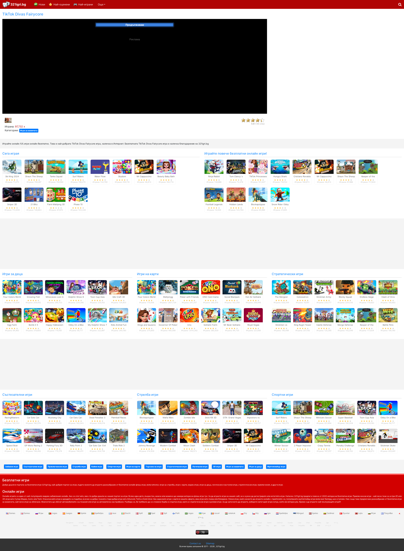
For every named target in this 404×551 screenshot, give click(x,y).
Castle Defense (324, 325)
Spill (140, 513)
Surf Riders (78, 176)
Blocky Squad (345, 297)
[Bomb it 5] (33, 315)
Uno (189, 325)
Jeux (114, 513)
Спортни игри (282, 395)
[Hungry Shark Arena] (280, 166)
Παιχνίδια (388, 513)
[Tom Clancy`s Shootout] (236, 166)
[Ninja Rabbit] (214, 166)
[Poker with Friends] (189, 287)
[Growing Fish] (33, 287)
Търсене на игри (153, 466)
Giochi (127, 513)
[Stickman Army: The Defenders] (324, 287)
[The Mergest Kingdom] (281, 287)
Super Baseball (345, 417)
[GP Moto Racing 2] (33, 435)
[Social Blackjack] (232, 287)
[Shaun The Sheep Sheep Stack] (346, 166)
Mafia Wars (168, 417)
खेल (311, 525)
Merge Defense (345, 325)
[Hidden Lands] (236, 194)
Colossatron (303, 297)
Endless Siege (367, 297)
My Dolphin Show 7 (97, 325)
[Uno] (189, 315)
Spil (165, 513)
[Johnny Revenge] (146, 435)
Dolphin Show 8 (76, 297)
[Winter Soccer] (281, 435)
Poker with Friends (189, 297)
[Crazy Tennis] (324, 435)
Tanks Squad (56, 176)
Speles (315, 513)
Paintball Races (118, 417)
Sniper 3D (12, 204)
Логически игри (199, 466)
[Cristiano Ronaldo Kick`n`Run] (302, 166)
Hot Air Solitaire (253, 297)
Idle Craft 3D (119, 297)
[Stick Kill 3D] (210, 408)
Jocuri (217, 513)
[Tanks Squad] (56, 166)
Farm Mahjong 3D (56, 204)
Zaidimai (330, 513)
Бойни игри (96, 466)
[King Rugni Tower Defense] (302, 315)
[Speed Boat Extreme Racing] (12, 435)
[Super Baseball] (345, 408)
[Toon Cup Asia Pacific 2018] (97, 287)
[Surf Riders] (78, 166)
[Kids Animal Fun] (118, 315)
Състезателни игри (17, 395)
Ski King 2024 (12, 176)
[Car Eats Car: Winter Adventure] (76, 408)
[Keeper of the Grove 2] (368, 166)
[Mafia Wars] (168, 408)
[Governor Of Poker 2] (168, 315)
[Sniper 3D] (12, 194)
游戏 (318, 525)
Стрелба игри (147, 395)
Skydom (122, 176)
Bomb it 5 (33, 325)
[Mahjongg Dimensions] (168, 287)
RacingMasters (12, 417)
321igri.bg (18, 4)
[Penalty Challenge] (345, 435)
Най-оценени (61, 4)
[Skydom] (122, 166)
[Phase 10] (78, 194)
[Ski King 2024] (12, 166)
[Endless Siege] (366, 287)
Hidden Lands (236, 204)
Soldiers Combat (211, 445)
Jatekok (232, 513)
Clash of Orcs (388, 297)
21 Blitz (34, 204)
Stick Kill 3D (210, 417)
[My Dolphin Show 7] (97, 315)
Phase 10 (78, 204)
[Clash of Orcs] (388, 287)
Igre (269, 513)
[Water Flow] (100, 166)
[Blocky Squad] (345, 287)
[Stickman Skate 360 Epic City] (388, 435)
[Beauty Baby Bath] (166, 166)
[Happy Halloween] (54, 315)
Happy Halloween (54, 325)
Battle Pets (388, 325)
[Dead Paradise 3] (97, 408)
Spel (153, 513)
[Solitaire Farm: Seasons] (210, 315)
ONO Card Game (210, 297)
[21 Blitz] (34, 194)
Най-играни (85, 4)
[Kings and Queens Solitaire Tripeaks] (146, 315)
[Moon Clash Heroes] (189, 435)
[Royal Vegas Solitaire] (253, 315)
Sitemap (210, 543)
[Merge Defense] (345, 315)
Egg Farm (12, 325)
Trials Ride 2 (119, 445)
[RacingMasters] (12, 408)
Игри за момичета (28, 130)
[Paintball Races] (118, 408)
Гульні (230, 525)
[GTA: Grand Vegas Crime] (232, 408)
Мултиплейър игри (276, 466)
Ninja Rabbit (214, 176)
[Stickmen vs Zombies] (281, 315)
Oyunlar (346, 513)
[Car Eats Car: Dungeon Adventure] (33, 408)
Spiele (83, 513)
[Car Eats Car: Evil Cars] (97, 435)
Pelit (177, 513)
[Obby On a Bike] (76, 315)
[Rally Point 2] (76, 435)
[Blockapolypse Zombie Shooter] (258, 194)
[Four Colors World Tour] (12, 287)
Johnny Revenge (146, 445)
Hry (257, 513)
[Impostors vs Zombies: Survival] (253, 408)
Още (100, 4)
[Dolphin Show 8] (76, 287)
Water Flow (100, 176)
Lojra (360, 513)
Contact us (195, 543)
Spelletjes (99, 513)
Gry (245, 513)
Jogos (54, 513)
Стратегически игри (287, 274)
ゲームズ (328, 525)
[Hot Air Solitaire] (253, 287)
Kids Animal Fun (119, 325)
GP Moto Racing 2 (33, 445)
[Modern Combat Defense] (168, 435)
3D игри (217, 466)
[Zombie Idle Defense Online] (189, 408)
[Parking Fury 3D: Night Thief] (54, 435)
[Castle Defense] (324, 315)
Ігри (203, 513)
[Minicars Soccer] (324, 408)
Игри (373, 513)
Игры (41, 513)
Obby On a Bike (76, 325)
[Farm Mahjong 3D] (56, 194)
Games (12, 513)
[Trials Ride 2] (118, 435)
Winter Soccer (281, 445)
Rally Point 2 (76, 445)
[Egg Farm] (12, 315)
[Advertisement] (336, 59)
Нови (42, 4)
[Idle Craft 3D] (118, 287)
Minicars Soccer (324, 417)
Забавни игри (11, 466)
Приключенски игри (57, 466)
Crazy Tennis (324, 445)
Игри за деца (12, 274)
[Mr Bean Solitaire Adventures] (232, 315)
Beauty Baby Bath (166, 176)
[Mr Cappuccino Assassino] (144, 166)
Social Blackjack (232, 297)
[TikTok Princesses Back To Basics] (258, 166)
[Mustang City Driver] (54, 408)
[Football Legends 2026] (214, 194)
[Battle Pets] (388, 315)
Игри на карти (148, 274)
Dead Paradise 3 (97, 417)
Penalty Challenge (345, 445)
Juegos (69, 513)
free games (69, 523)
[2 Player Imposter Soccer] (302, 435)
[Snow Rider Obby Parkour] (280, 194)
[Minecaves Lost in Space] (54, 287)
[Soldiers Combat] (210, 435)
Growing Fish (33, 297)
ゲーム (336, 523)
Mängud (300, 513)
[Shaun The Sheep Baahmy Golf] (34, 166)
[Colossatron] (302, 287)
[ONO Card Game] (210, 287)
